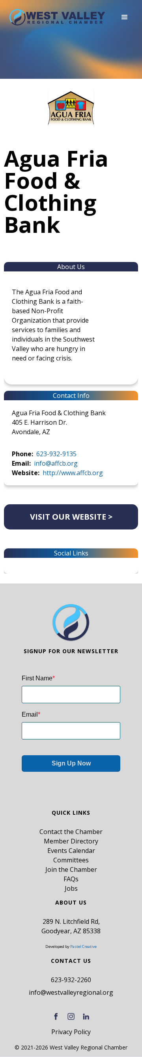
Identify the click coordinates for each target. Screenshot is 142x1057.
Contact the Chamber (71, 831)
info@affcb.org (56, 463)
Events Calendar (71, 850)
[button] (124, 17)
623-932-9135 (56, 454)
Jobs (71, 888)
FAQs (71, 879)
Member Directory (71, 841)
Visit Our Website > (71, 516)
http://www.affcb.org (73, 472)
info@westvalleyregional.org (71, 992)
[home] (57, 17)
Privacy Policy (71, 1031)
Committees (71, 860)
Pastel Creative (83, 946)
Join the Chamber (71, 869)
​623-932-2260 (71, 979)
